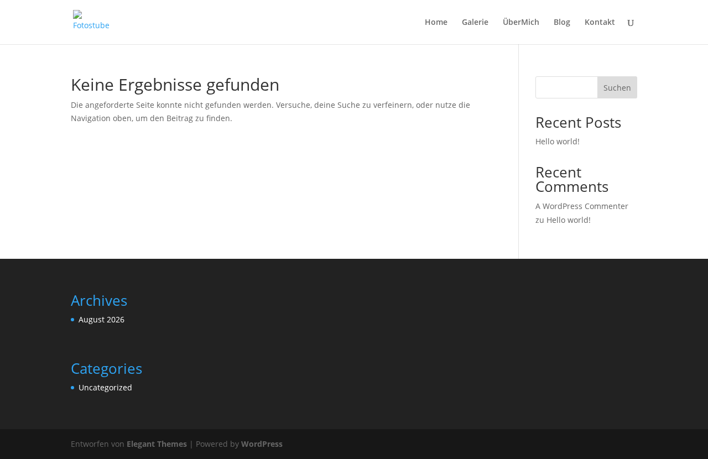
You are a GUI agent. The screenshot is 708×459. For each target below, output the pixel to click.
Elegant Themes (157, 444)
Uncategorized (105, 387)
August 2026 (101, 319)
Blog (562, 22)
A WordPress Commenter (581, 206)
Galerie (475, 22)
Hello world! (557, 141)
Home (436, 22)
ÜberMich (521, 22)
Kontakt (600, 22)
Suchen (617, 87)
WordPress (262, 444)
